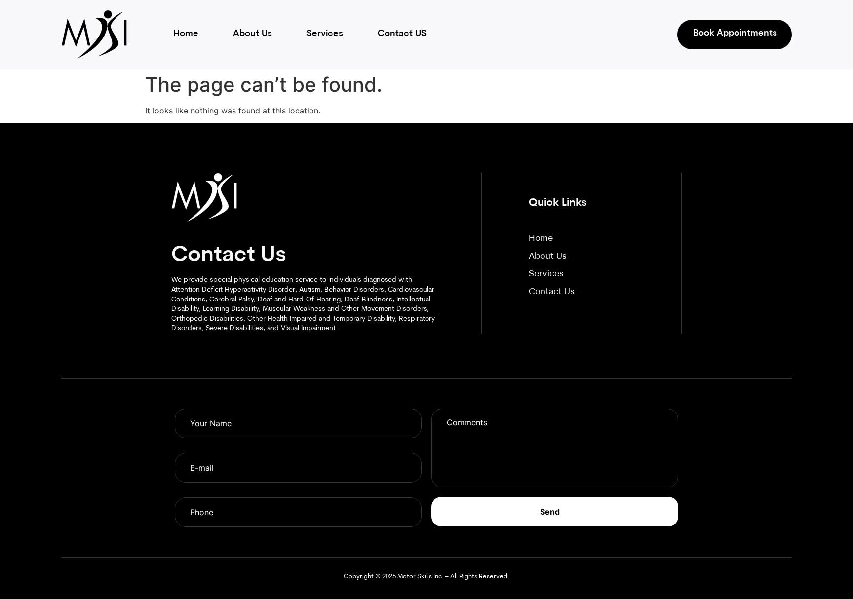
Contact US (402, 34)
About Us (252, 34)
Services (325, 34)
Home (185, 34)
